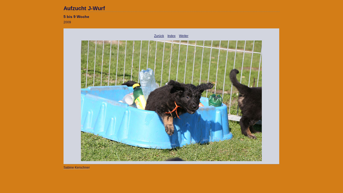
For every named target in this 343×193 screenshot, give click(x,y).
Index (171, 36)
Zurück (159, 36)
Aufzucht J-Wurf (84, 8)
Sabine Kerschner (77, 167)
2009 (67, 22)
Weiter (183, 36)
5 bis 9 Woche (76, 16)
